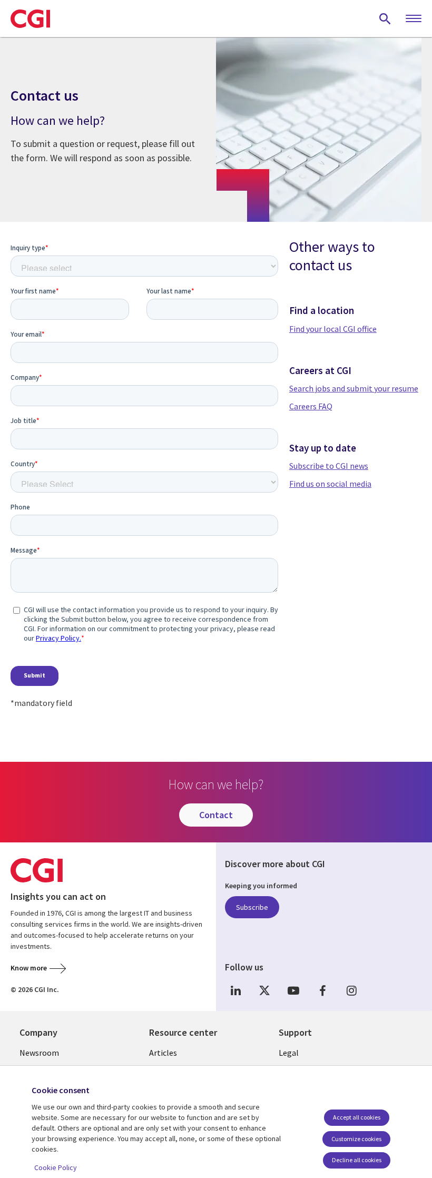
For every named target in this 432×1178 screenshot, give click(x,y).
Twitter (264, 990)
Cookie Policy (55, 1167)
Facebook (322, 990)
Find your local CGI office (333, 328)
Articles (163, 1052)
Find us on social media (330, 483)
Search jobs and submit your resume (353, 388)
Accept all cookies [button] (356, 1117)
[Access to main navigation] (413, 19)
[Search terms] (385, 18)
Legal (289, 1052)
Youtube (293, 990)
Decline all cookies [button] (356, 1160)
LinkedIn (235, 990)
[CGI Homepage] (30, 18)
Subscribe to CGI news (328, 465)
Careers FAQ (310, 406)
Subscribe (252, 907)
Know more (29, 968)
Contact (216, 815)
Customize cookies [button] (356, 1139)
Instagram (351, 990)
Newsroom (39, 1052)
